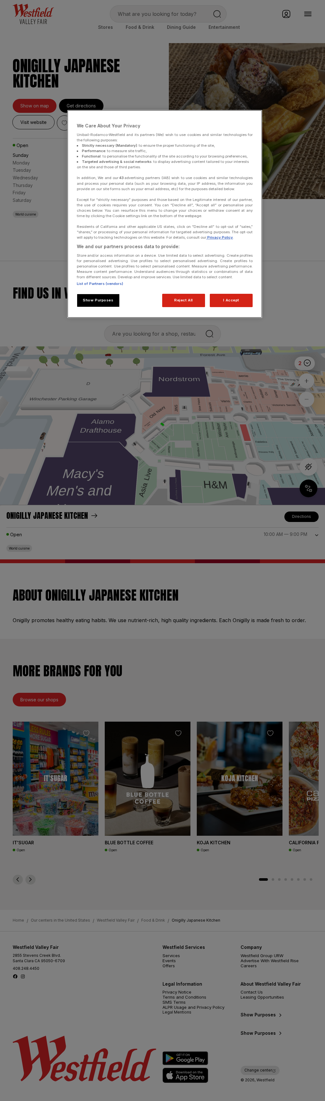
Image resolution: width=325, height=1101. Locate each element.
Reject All (183, 300)
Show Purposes (98, 300)
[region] (164, 214)
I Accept (231, 300)
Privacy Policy (219, 237)
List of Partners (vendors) (100, 283)
